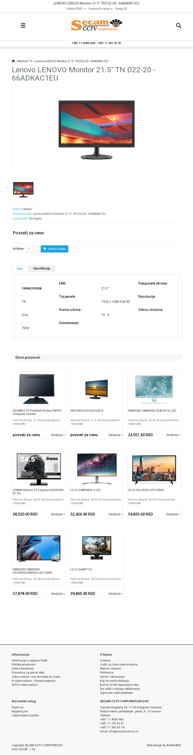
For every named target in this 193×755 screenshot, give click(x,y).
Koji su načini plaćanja (114, 680)
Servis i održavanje (112, 676)
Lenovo (27, 209)
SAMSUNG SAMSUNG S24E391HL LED (152, 410)
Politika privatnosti (24, 664)
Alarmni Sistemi (110, 668)
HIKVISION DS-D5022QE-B (86, 410)
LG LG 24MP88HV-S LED (85, 490)
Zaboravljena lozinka (25, 715)
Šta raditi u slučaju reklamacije (120, 688)
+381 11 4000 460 (83, 43)
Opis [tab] (20, 268)
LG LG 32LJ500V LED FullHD (146, 490)
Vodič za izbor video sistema (119, 664)
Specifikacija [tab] (41, 268)
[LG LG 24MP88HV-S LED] (96, 469)
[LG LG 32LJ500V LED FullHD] (154, 469)
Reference (107, 672)
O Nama (105, 660)
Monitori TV (24, 61)
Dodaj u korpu (56, 249)
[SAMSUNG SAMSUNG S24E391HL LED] (154, 389)
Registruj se (20, 711)
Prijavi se (18, 707)
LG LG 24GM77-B (81, 569)
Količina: (18, 248)
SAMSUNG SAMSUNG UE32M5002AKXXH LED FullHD (32, 571)
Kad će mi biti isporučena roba (119, 684)
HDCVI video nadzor (25, 684)
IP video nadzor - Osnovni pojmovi (34, 680)
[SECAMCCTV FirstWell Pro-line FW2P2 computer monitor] (38, 389)
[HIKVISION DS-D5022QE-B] (96, 389)
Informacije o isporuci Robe (29, 660)
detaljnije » (58, 435)
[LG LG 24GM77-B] (96, 548)
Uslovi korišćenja (23, 668)
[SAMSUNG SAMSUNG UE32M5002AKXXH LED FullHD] (38, 548)
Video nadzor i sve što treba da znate (36, 676)
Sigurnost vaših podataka (116, 692)
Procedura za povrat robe (28, 672)
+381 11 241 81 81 (109, 43)
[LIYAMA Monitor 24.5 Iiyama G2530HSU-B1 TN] (38, 469)
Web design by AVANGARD (164, 745)
